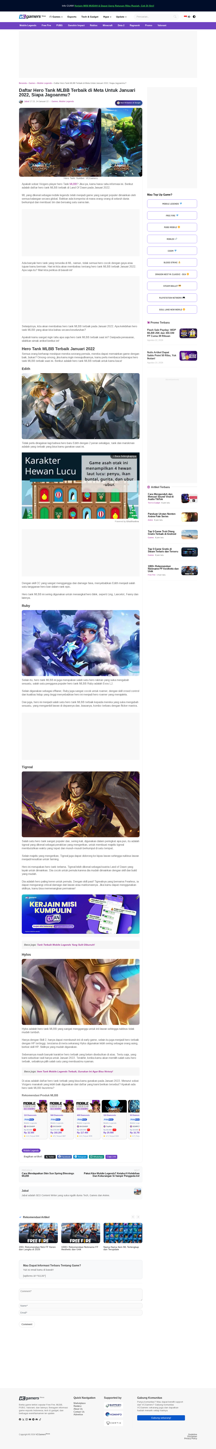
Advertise (78, 1414)
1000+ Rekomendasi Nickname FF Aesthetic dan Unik (79, 1248)
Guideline (192, 1434)
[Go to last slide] (133, 1217)
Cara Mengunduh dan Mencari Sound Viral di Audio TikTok (160, 496)
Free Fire (151, 575)
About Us (78, 1409)
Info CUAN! (108, 5)
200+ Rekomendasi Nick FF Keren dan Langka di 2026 (37, 1248)
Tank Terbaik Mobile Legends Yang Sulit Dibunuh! (66, 944)
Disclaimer (192, 1436)
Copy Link (111, 1157)
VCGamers (43, 1434)
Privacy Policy (190, 1438)
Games (56, 16)
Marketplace (80, 1403)
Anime (150, 520)
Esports (72, 16)
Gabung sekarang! (161, 1417)
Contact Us (79, 1412)
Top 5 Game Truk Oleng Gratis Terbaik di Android (162, 532)
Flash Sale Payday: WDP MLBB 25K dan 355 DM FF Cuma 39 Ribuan (161, 332)
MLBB (73, 184)
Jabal (26, 101)
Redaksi (78, 1406)
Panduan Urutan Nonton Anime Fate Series (162, 515)
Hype (106, 16)
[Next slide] (138, 1217)
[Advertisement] (108, 54)
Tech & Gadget (89, 16)
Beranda (23, 83)
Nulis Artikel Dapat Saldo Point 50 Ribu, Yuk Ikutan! (161, 355)
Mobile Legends (44, 83)
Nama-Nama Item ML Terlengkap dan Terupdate (121, 1248)
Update (120, 16)
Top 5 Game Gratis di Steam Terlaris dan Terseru (163, 550)
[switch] (194, 16)
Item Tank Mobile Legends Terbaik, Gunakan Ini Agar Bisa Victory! (75, 1071)
